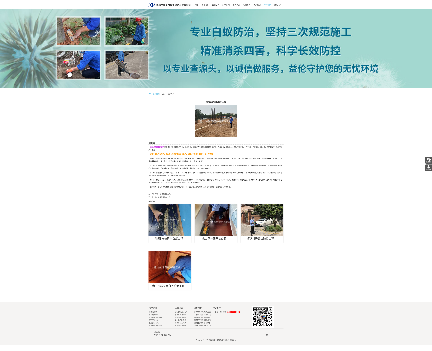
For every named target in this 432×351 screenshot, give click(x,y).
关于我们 (205, 5)
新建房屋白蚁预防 (155, 325)
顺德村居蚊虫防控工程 (260, 238)
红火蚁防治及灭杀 (181, 312)
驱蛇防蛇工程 (154, 312)
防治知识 (257, 5)
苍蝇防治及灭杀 (180, 315)
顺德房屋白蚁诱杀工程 (202, 317)
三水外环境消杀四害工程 (202, 315)
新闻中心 (246, 5)
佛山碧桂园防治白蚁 (214, 238)
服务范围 (226, 5)
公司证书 (215, 5)
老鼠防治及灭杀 (180, 325)
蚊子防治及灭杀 (180, 317)
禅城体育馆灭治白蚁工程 (168, 238)
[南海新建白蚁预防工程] (216, 135)
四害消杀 (236, 5)
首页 (197, 5)
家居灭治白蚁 (154, 320)
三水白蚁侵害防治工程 (202, 323)
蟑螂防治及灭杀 (180, 323)
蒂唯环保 (157, 335)
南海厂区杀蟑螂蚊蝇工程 (202, 325)
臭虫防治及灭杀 (180, 320)
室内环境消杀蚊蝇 (155, 317)
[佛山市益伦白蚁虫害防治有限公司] (169, 8)
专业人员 (244, 158)
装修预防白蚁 (154, 323)
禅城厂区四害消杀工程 (163, 194)
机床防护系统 (166, 335)
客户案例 (267, 5)
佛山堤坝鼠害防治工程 (163, 197)
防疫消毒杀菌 (154, 315)
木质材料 (192, 173)
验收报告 (227, 180)
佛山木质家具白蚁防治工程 (168, 285)
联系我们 (277, 5)
